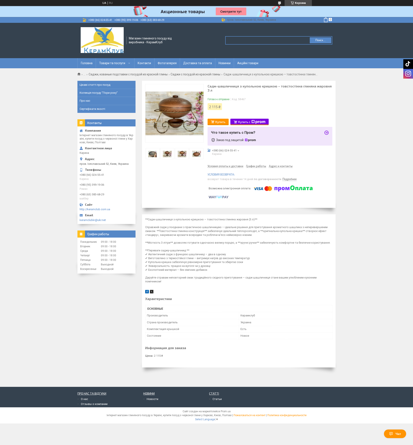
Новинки (225, 63)
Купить (220, 122)
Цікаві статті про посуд (95, 84)
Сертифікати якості (92, 108)
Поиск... (320, 40)
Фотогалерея (167, 63)
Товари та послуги (112, 63)
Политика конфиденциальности (287, 415)
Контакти (144, 63)
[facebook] (147, 292)
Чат (398, 434)
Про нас (85, 100)
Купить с (244, 122)
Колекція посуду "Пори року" (99, 92)
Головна (86, 63)
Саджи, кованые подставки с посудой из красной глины (128, 74)
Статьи (217, 399)
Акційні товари (247, 63)
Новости (152, 399)
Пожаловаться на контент (249, 415)
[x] (151, 292)
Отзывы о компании (94, 404)
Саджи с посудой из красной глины (195, 74)
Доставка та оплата (197, 63)
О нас (84, 399)
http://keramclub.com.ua (95, 209)
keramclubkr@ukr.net (93, 220)
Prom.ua (226, 411)
